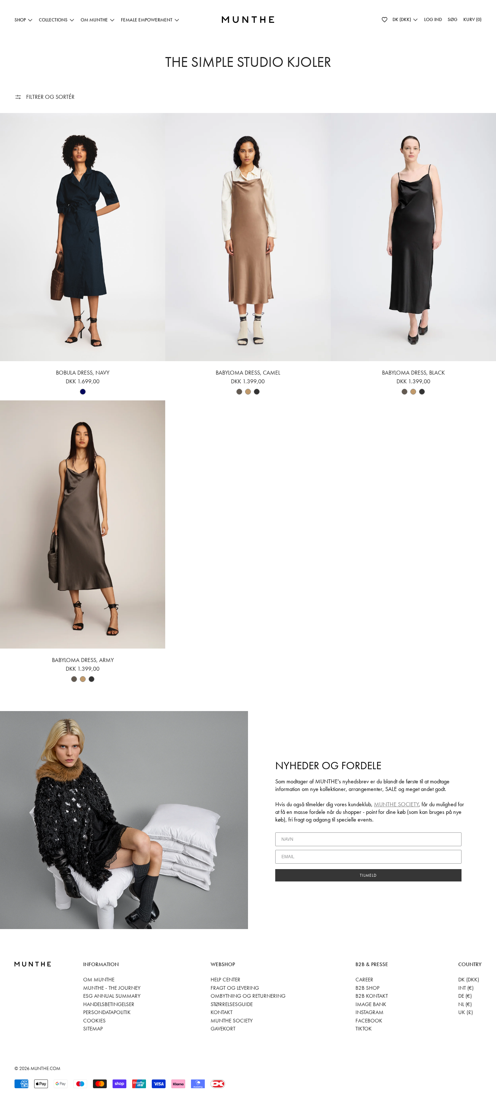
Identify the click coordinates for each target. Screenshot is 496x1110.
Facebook (368, 1020)
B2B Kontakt (371, 996)
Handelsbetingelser (108, 1004)
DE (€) (465, 996)
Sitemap (93, 1028)
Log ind (433, 19)
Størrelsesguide (232, 1004)
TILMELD (368, 875)
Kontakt (221, 1012)
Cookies (94, 1020)
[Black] (257, 392)
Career (364, 979)
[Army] (239, 392)
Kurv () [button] (472, 19)
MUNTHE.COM (45, 1068)
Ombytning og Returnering (248, 996)
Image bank (370, 1004)
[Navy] (83, 392)
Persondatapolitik (107, 1012)
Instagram (369, 1012)
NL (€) (465, 1004)
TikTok (363, 1028)
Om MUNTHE (98, 979)
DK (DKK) (468, 979)
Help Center (225, 979)
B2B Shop (367, 988)
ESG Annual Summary (112, 996)
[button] (385, 20)
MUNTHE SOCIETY (396, 804)
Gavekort (223, 1028)
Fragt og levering (235, 988)
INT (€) (465, 988)
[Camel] (248, 392)
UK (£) (465, 1012)
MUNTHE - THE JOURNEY (112, 988)
